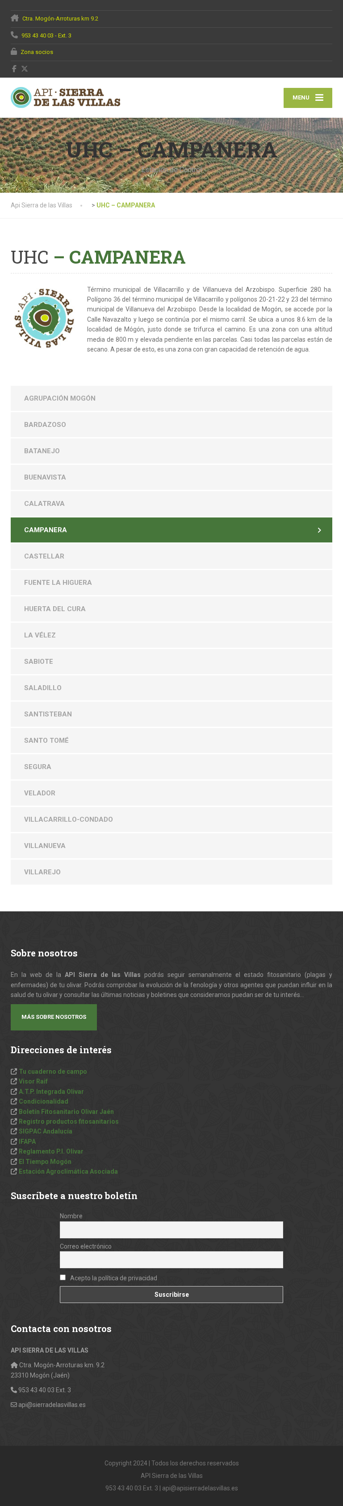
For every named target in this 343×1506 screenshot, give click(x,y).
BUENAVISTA (45, 477)
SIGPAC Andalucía (45, 1131)
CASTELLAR (44, 556)
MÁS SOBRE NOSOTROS (53, 1017)
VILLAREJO (42, 872)
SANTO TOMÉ (46, 740)
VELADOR (39, 793)
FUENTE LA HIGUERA (58, 583)
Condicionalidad (43, 1101)
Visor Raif (33, 1081)
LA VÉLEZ (40, 635)
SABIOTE (38, 662)
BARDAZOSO (45, 425)
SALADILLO (43, 688)
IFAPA (27, 1141)
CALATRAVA (44, 504)
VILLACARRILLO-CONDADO (68, 819)
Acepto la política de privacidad (113, 1278)
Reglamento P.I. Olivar (51, 1151)
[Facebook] (14, 68)
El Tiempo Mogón (45, 1161)
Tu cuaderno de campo (53, 1071)
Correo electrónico (86, 1246)
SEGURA (37, 767)
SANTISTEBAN (48, 714)
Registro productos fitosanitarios (69, 1121)
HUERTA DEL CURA (55, 609)
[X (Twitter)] (25, 68)
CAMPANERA (45, 530)
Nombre (71, 1216)
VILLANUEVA (45, 846)
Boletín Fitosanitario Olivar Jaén (66, 1111)
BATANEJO (42, 451)
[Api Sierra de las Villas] (65, 98)
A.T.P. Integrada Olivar (51, 1091)
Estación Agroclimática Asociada (68, 1171)
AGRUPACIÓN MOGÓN (60, 398)
